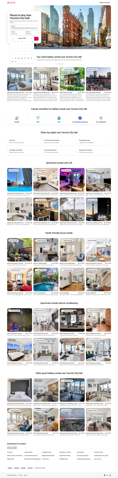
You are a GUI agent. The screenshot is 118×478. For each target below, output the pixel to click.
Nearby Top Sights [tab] (12, 447)
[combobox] (24, 28)
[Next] (62, 64)
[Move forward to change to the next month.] (31, 38)
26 (22, 58)
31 (15, 61)
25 (18, 58)
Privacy (20, 475)
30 (12, 61)
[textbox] (17, 34)
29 (31, 58)
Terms (25, 475)
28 (28, 58)
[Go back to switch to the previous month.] (12, 38)
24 (15, 58)
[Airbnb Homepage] (11, 2)
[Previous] (56, 64)
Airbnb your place (104, 2)
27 (25, 58)
